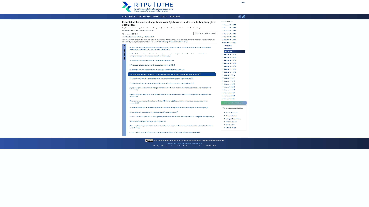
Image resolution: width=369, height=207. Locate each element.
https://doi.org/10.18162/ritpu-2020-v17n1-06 (139, 37)
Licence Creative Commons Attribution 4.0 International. (184, 143)
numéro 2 (228, 48)
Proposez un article (160, 16)
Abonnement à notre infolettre (234, 103)
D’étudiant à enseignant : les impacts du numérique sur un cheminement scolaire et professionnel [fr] (161, 79)
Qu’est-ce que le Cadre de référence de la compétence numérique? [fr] (152, 60)
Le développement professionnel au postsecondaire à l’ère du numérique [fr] (154, 112)
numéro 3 (228, 46)
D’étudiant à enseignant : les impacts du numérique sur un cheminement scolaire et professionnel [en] (162, 83)
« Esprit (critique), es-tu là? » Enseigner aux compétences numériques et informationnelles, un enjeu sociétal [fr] (165, 132)
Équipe (139, 16)
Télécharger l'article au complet (206, 33)
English (243, 2)
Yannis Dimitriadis (232, 113)
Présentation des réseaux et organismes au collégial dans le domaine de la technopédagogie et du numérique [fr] (165, 74)
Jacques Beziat (231, 116)
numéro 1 (228, 51)
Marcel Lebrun (231, 128)
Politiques (147, 16)
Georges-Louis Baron (233, 119)
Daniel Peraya (230, 125)
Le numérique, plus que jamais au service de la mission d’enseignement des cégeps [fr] (157, 70)
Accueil (125, 16)
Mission (132, 16)
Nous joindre (175, 16)
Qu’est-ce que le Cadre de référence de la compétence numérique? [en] (152, 65)
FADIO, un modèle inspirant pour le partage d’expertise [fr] (148, 121)
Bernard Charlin (231, 122)
